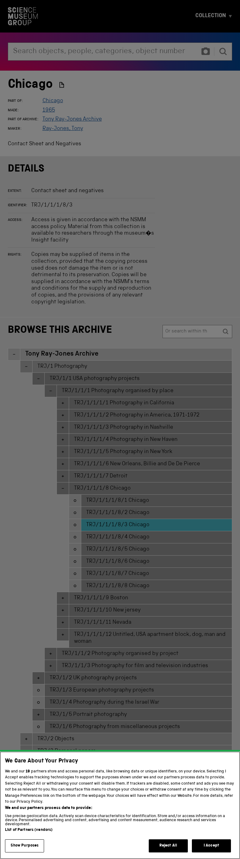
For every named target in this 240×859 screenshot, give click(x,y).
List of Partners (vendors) (28, 830)
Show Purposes (25, 846)
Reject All (168, 846)
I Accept (211, 846)
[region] (120, 805)
